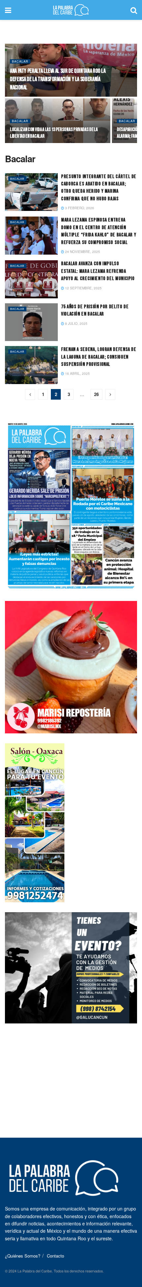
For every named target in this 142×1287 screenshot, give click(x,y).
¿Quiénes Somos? (22, 1256)
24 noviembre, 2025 (82, 251)
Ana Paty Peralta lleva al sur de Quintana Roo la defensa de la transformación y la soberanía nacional (58, 79)
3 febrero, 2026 (79, 208)
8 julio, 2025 (76, 323)
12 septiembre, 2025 (83, 288)
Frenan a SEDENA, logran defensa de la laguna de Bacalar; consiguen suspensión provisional (98, 357)
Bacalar (20, 61)
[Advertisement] (71, 1074)
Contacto (55, 1256)
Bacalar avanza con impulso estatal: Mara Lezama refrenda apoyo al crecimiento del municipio (98, 271)
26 (96, 394)
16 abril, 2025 (77, 373)
